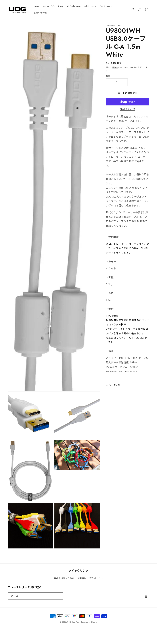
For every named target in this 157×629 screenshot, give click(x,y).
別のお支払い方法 (127, 109)
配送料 (115, 67)
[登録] (59, 596)
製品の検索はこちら (64, 578)
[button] (133, 9)
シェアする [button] (114, 385)
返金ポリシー (96, 578)
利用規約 (81, 578)
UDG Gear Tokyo (73, 622)
